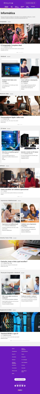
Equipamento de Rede (4, 338)
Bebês (13, 373)
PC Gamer (3, 159)
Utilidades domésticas (14, 363)
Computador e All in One (25, 158)
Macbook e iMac (3, 122)
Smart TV (13, 354)
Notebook (3, 87)
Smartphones (14, 351)
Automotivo (14, 365)
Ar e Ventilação (24, 359)
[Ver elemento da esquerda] (1, 39)
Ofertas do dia (14, 370)
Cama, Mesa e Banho (24, 371)
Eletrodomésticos (25, 351)
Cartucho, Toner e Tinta (4, 266)
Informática (14, 356)
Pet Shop (23, 365)
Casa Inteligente (24, 362)
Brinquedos (24, 356)
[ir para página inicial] (8, 3)
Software (2, 194)
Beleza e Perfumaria (24, 349)
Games (23, 354)
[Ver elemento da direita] (39, 39)
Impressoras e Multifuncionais (7, 230)
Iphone (13, 348)
